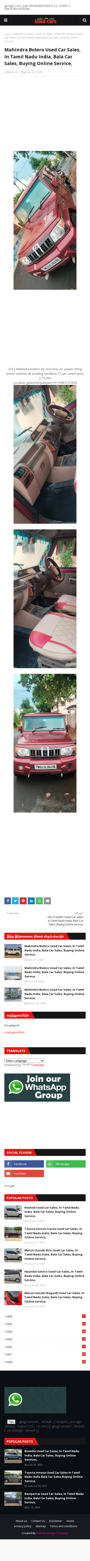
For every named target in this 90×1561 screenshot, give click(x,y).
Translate (37, 1065)
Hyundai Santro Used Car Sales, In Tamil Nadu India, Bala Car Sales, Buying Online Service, (54, 1276)
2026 (45, 1316)
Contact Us (38, 1521)
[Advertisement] (45, 114)
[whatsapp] (66, 1164)
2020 (45, 1362)
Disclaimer (55, 1521)
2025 (45, 1324)
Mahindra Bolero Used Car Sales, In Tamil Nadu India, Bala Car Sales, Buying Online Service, (54, 950)
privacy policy (22, 1526)
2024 (45, 1332)
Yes (11, 1422)
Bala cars (13, 72)
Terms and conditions (63, 1526)
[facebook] (24, 1164)
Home (70, 1521)
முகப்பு (7, 34)
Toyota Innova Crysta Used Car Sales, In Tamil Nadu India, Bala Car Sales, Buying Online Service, (53, 1233)
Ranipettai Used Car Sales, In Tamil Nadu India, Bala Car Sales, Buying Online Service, (54, 1498)
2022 (45, 1347)
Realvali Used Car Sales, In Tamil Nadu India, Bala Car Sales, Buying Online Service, (51, 1212)
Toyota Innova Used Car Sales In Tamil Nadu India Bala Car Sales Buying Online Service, (53, 1477)
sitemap (41, 1526)
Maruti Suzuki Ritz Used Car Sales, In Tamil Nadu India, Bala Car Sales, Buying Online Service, (53, 1254)
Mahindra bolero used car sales (33, 34)
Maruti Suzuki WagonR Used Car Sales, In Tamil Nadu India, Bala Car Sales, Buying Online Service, (54, 1297)
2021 (45, 1354)
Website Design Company (52, 1533)
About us (21, 1521)
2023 (45, 1339)
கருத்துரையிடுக (14, 1032)
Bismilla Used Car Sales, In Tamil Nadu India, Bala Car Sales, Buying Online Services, (51, 1455)
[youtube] (24, 1173)
